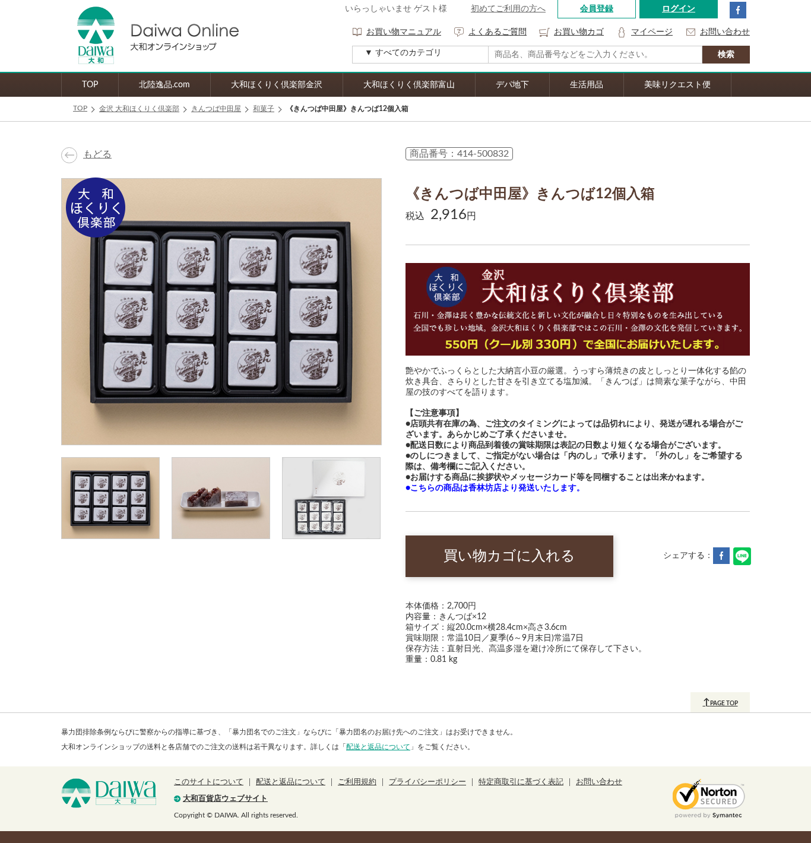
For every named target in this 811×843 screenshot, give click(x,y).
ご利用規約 (357, 782)
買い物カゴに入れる (509, 556)
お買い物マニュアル (403, 32)
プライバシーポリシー (427, 782)
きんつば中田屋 (216, 108)
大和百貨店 (108, 793)
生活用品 (586, 85)
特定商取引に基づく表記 (521, 782)
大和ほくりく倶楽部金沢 (276, 85)
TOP (90, 85)
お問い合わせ (725, 32)
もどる (97, 154)
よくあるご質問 (497, 32)
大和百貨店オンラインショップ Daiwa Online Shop (150, 36)
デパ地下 (512, 85)
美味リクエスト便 (677, 85)
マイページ (652, 32)
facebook (738, 10)
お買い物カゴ (579, 32)
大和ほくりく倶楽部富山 (409, 85)
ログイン (678, 9)
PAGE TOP (720, 702)
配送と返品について (378, 746)
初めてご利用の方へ (508, 9)
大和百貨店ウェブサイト (225, 799)
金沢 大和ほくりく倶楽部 (139, 108)
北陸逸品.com (164, 85)
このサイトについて (208, 782)
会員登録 (596, 9)
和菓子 (263, 108)
